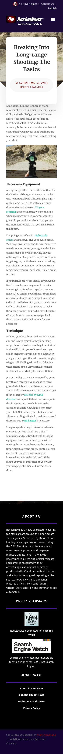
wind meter (29, 420)
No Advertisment (28, 3)
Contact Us (47, 3)
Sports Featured (31, 87)
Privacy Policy (31, 708)
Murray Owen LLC (46, 734)
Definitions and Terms (31, 701)
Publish (52, 8)
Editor (24, 82)
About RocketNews (31, 688)
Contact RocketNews (31, 694)
